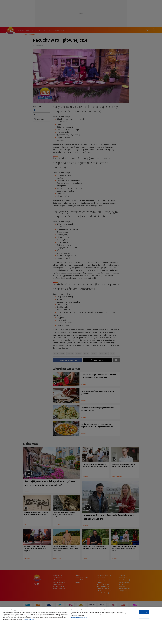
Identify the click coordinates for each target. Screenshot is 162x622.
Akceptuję (144, 612)
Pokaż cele (144, 617)
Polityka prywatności (28, 619)
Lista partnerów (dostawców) (79, 617)
